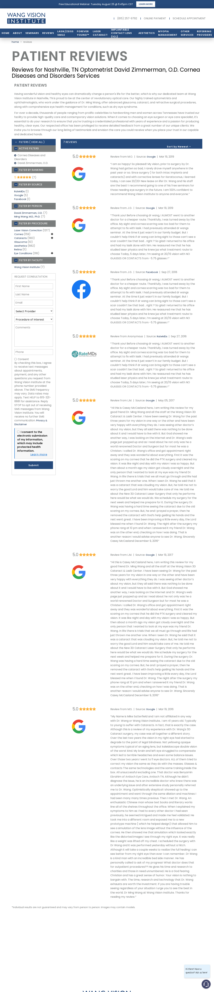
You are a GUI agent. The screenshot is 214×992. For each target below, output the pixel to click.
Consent (23, 359)
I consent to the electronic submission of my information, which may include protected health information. (32, 441)
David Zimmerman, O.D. (28, 213)
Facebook (20, 199)
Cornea (18, 234)
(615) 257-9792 (127, 18)
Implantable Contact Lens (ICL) (121, 33)
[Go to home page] (37, 18)
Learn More (146, 4)
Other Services (187, 33)
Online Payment (155, 18)
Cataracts (20, 238)
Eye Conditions (23, 253)
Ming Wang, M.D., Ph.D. (27, 216)
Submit (33, 465)
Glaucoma (20, 242)
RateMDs (19, 191)
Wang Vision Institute (27, 267)
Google (18, 195)
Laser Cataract (100, 33)
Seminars (32, 33)
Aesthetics (146, 33)
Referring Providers (204, 33)
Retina (18, 249)
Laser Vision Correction (28, 230)
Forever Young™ (83, 33)
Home (6, 33)
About (17, 33)
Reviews (48, 33)
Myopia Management (167, 33)
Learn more (38, 454)
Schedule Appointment (189, 18)
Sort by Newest (178, 146)
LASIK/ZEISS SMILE (65, 33)
